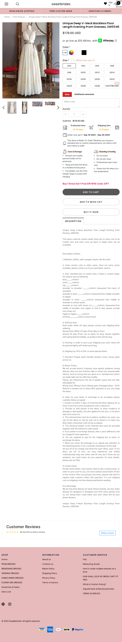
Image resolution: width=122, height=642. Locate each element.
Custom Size (112, 86)
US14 (112, 72)
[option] (21, 11)
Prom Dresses (19, 17)
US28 (97, 86)
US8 (69, 72)
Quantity (66, 109)
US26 (83, 86)
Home (7, 17)
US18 (83, 79)
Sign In (111, 3)
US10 (83, 72)
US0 (69, 66)
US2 (83, 66)
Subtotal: (67, 120)
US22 (112, 79)
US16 (69, 79)
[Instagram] (9, 604)
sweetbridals (60, 4)
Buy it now (91, 212)
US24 (69, 86)
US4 (97, 66)
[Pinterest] (3, 604)
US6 (112, 66)
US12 (97, 72)
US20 (97, 79)
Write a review (107, 533)
